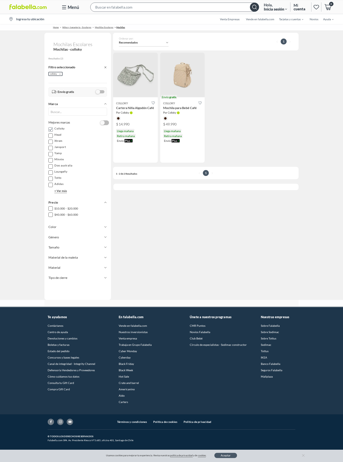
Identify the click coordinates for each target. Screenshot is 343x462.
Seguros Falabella (271, 370)
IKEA (264, 357)
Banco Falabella (270, 363)
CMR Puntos (197, 325)
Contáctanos (55, 325)
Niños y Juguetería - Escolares (76, 27)
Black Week (126, 370)
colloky (53, 74)
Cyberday (125, 357)
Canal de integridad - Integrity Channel (71, 363)
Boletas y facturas (58, 344)
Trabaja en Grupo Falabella (135, 344)
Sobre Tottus (268, 338)
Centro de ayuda (58, 332)
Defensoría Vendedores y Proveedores (71, 370)
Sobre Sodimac (270, 332)
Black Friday (126, 363)
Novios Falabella (200, 332)
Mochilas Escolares (104, 27)
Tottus (265, 351)
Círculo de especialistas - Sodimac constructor (218, 344)
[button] (174, 7)
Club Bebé (196, 338)
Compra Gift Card (59, 389)
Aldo (122, 395)
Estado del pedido (58, 351)
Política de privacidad (197, 421)
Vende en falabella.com (133, 325)
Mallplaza (267, 376)
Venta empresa (128, 338)
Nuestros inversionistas (133, 332)
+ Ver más (60, 190)
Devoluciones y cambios (62, 338)
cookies (202, 455)
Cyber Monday (128, 351)
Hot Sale (124, 376)
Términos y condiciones (132, 421)
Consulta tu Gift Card (61, 383)
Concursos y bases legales (63, 357)
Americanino (127, 389)
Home (56, 27)
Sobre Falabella (270, 325)
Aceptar (226, 455)
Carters (123, 402)
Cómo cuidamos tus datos (63, 376)
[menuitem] (288, 19)
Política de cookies (165, 421)
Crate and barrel (129, 383)
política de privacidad (181, 455)
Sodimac (266, 344)
